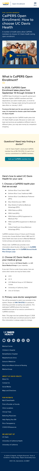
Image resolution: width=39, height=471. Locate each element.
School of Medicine (8, 361)
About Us (5, 379)
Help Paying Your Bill (9, 419)
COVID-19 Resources (9, 427)
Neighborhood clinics (9, 358)
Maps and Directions (9, 390)
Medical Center (7, 346)
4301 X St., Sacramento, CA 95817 (19, 461)
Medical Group (7, 369)
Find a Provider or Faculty (11, 404)
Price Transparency (8, 423)
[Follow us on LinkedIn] (12, 340)
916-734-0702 (20, 302)
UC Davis (5, 437)
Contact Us (6, 383)
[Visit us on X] (17, 340)
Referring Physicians (9, 416)
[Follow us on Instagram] (22, 340)
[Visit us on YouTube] (4, 340)
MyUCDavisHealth (8, 400)
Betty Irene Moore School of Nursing (14, 365)
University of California (10, 445)
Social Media (6, 387)
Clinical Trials (6, 412)
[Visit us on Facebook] (8, 340)
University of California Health (12, 441)
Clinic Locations (7, 408)
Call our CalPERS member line (19, 159)
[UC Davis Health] (9, 333)
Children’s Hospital (8, 350)
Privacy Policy (15, 457)
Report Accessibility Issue (28, 457)
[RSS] (27, 340)
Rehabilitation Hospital (10, 354)
